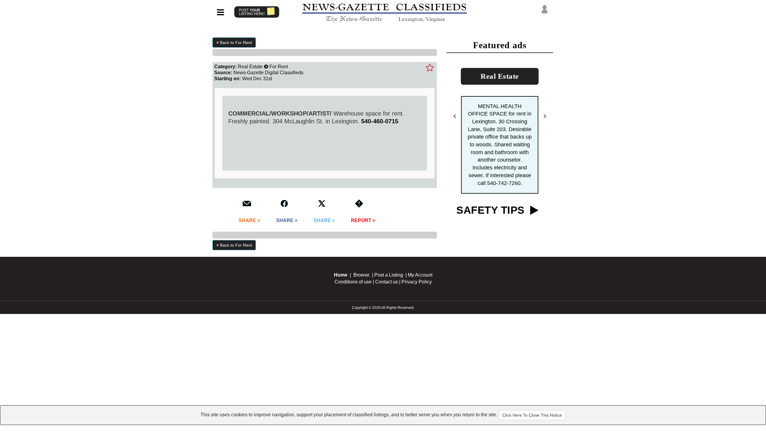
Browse (361, 274)
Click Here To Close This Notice (532, 415)
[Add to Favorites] (430, 68)
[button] (455, 118)
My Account (420, 274)
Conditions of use (353, 281)
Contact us (386, 281)
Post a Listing (388, 274)
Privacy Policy (417, 281)
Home (340, 274)
